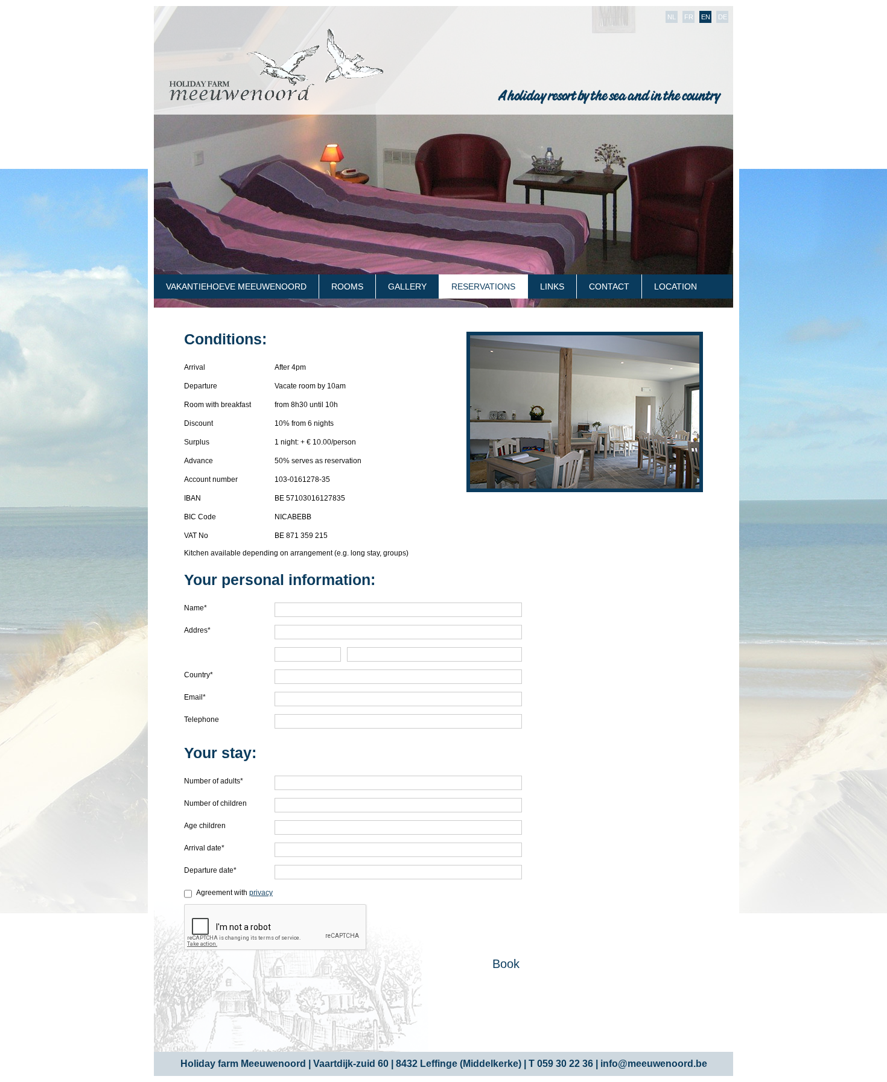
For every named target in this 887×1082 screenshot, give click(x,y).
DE (722, 17)
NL (671, 17)
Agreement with (234, 892)
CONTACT (609, 286)
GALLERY (407, 286)
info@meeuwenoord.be (653, 1063)
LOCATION (675, 286)
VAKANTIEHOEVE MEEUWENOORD (236, 286)
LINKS (552, 286)
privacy (261, 892)
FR (688, 17)
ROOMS (347, 286)
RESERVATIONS (483, 286)
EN (705, 17)
